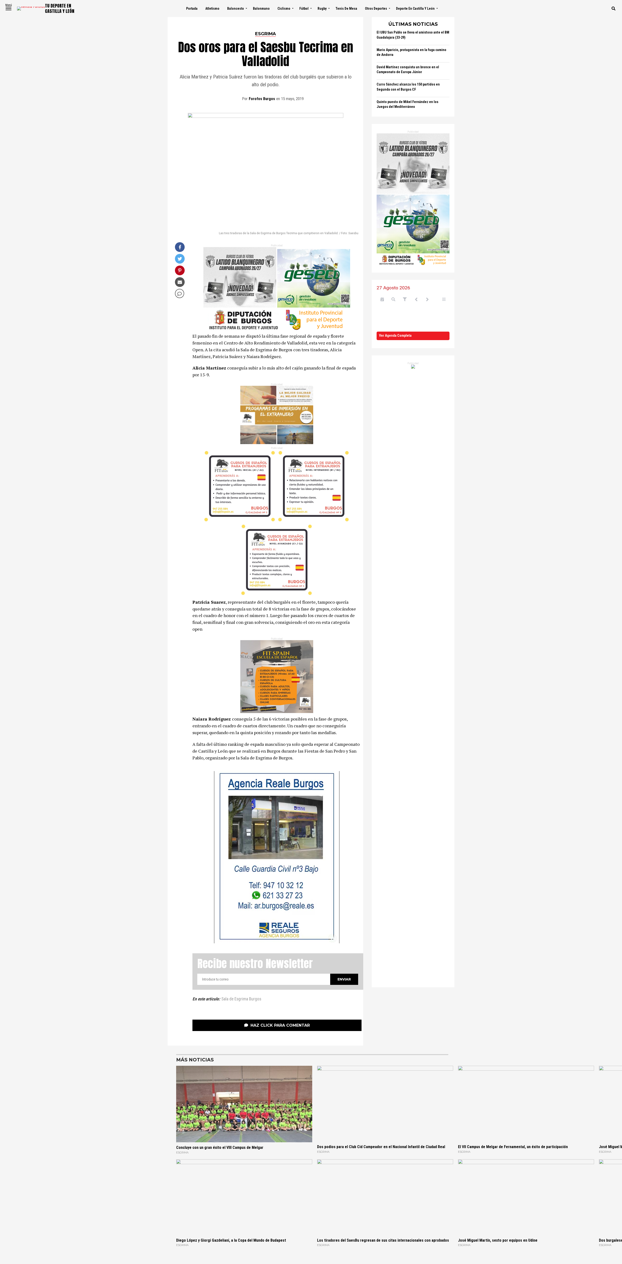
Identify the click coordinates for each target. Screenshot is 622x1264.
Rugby (322, 8)
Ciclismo (283, 8)
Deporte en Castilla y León (415, 8)
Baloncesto (235, 8)
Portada (192, 8)
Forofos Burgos (262, 98)
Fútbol (304, 8)
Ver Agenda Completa (395, 336)
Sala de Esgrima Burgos (241, 999)
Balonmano (261, 8)
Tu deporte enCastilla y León (59, 8)
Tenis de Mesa (346, 8)
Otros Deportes (376, 8)
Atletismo (212, 8)
